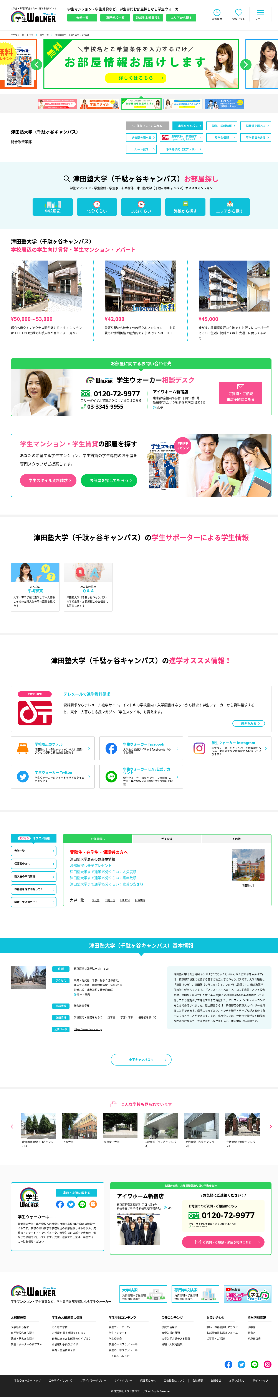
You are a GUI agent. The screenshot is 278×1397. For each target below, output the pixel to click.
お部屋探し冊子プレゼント (91, 865)
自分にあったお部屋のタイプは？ (71, 1339)
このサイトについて (60, 1380)
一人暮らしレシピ (119, 1356)
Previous (12, 1126)
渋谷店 (251, 1327)
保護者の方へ (148, 1380)
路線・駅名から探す (22, 1339)
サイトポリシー (123, 1380)
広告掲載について (174, 1380)
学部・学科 (126, 1017)
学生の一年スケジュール (123, 1350)
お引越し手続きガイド (65, 1344)
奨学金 (111, 1017)
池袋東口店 (254, 1339)
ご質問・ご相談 (216, 1339)
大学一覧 (44, 34)
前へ (36, 64)
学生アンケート (118, 1333)
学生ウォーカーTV (119, 1327)
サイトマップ (260, 1380)
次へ (246, 64)
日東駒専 (140, 900)
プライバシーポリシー (93, 1380)
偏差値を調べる (147, 1017)
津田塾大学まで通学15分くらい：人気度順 (103, 871)
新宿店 (251, 1333)
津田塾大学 (248, 885)
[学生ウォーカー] (33, 16)
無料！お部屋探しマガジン (222, 1327)
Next (271, 1126)
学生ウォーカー (33, 1290)
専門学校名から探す (22, 1333)
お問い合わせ (237, 1380)
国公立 (95, 900)
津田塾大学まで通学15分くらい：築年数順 (103, 878)
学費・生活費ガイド (63, 1350)
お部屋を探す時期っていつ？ (69, 1333)
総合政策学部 (81, 1006)
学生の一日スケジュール (123, 1344)
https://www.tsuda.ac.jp (88, 1029)
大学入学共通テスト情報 (176, 1339)
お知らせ (216, 1380)
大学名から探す (20, 1327)
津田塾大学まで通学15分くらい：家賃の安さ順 (106, 884)
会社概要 (197, 1380)
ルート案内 (83, 994)
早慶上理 (110, 900)
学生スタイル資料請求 (48, 480)
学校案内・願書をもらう (88, 1017)
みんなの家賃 (60, 1327)
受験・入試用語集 (172, 1344)
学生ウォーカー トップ (22, 34)
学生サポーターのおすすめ (26, 1344)
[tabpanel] (141, 64)
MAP (159, 407)
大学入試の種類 (171, 1333)
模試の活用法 (169, 1327)
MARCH (125, 900)
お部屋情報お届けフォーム (222, 1333)
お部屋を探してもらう (109, 480)
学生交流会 (115, 1339)
